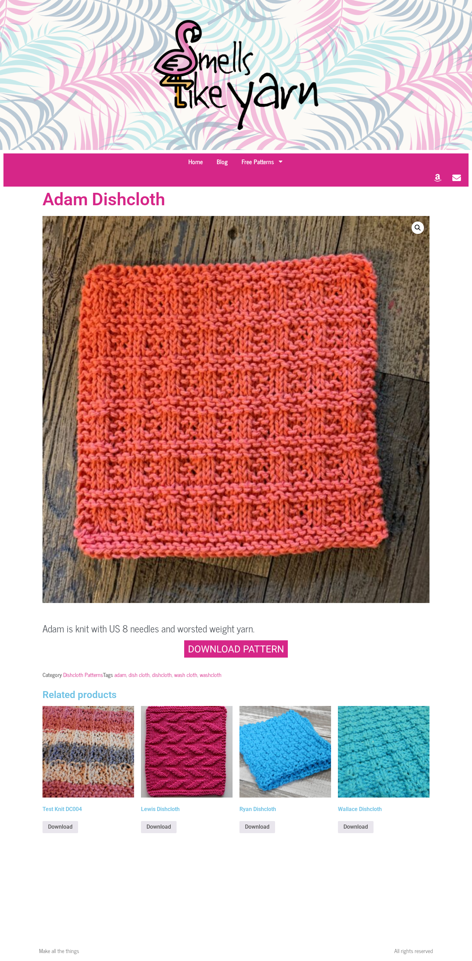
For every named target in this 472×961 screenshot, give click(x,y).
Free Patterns (258, 161)
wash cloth (185, 674)
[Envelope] (456, 178)
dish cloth (139, 674)
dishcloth (162, 674)
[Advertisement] (236, 888)
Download (60, 826)
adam (120, 674)
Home (195, 161)
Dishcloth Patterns (83, 674)
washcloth (210, 674)
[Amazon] (437, 178)
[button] (418, 228)
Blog (222, 161)
